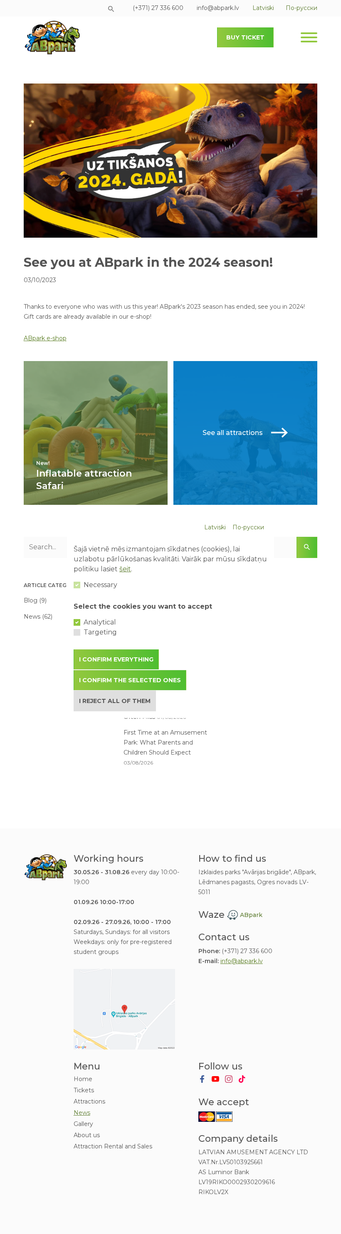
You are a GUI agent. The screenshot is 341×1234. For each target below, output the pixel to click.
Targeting (100, 632)
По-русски (248, 527)
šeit (125, 569)
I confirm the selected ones (130, 680)
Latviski (215, 527)
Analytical (100, 622)
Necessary (100, 585)
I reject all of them (115, 701)
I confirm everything (116, 659)
